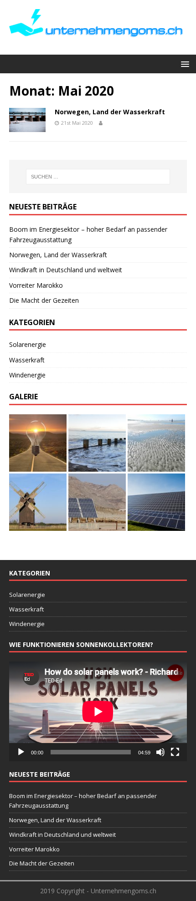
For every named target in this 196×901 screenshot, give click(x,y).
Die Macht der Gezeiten (44, 300)
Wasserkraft (27, 360)
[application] (98, 711)
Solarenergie (27, 344)
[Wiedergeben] (21, 752)
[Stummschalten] (160, 752)
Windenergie (27, 375)
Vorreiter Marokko (36, 285)
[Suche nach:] (98, 176)
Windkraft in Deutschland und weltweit (65, 269)
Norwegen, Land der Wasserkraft (110, 111)
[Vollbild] (175, 752)
